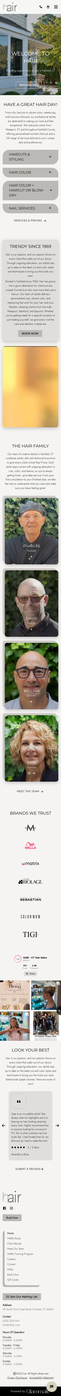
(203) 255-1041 (11, 1321)
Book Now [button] (28, 85)
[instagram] (11, 1208)
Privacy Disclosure (17, 1378)
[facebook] (5, 1208)
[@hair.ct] (18, 959)
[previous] (3, 1125)
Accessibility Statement (41, 1378)
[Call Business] (40, 7)
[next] (57, 1125)
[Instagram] (28, 773)
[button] (48, 6)
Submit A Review (27, 1169)
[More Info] (31, 556)
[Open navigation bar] (56, 7)
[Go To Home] (10, 7)
